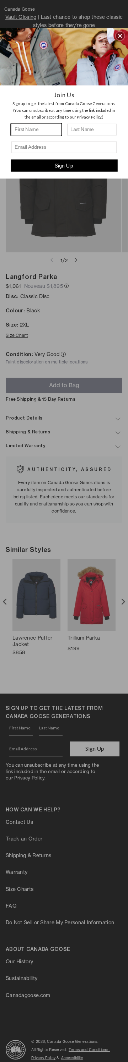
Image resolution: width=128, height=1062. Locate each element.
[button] (120, 36)
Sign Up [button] (64, 166)
